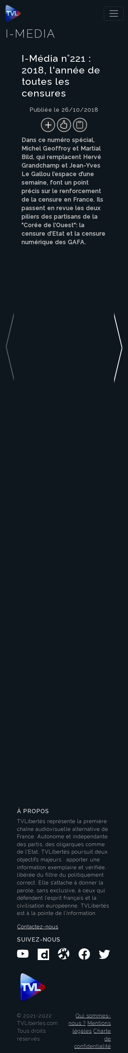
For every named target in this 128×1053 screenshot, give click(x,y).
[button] (118, 423)
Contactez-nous (37, 927)
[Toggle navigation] (114, 13)
